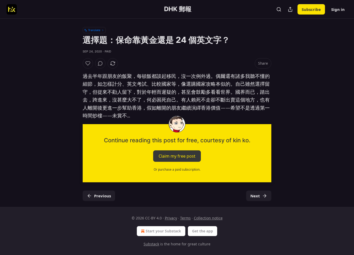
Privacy (171, 218)
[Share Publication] (290, 9)
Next (255, 195)
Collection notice (208, 218)
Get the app (202, 231)
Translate (94, 30)
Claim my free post (177, 156)
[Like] (88, 63)
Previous (102, 195)
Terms (185, 218)
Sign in (338, 9)
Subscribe (311, 9)
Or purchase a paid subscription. (177, 169)
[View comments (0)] (100, 63)
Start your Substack (163, 231)
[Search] (279, 9)
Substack (151, 243)
